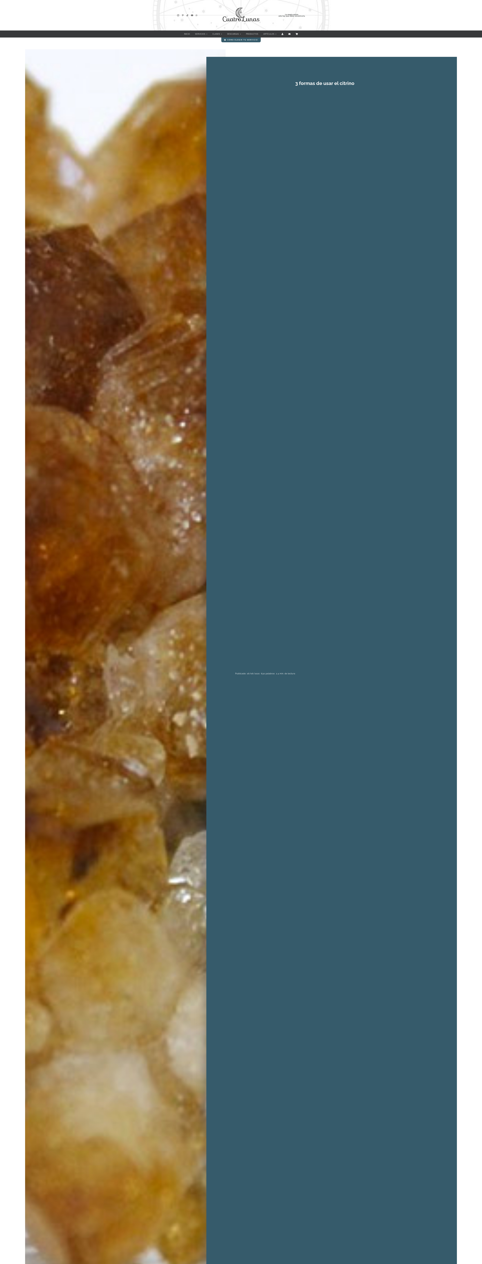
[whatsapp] (197, 15)
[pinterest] (183, 15)
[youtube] (192, 15)
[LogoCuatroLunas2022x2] (241, 5)
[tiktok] (187, 15)
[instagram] (178, 15)
